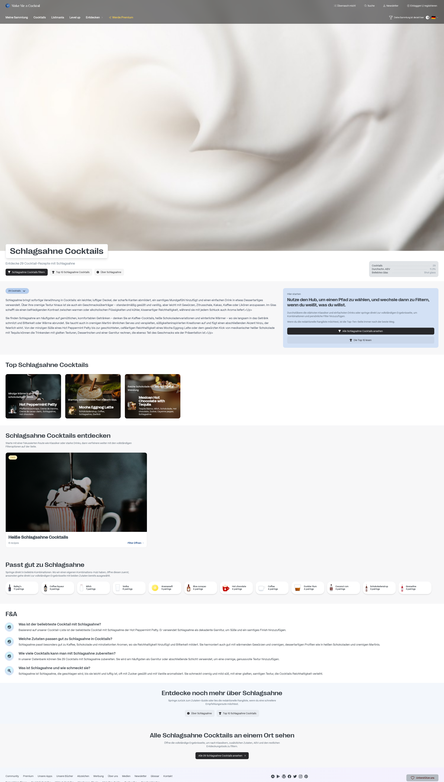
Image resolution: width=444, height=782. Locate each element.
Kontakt (167, 776)
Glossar (155, 776)
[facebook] (289, 776)
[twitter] (295, 776)
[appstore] (273, 776)
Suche (371, 5)
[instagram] (300, 776)
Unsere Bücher (64, 776)
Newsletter (392, 5)
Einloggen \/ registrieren (423, 5)
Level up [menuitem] (75, 17)
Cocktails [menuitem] (39, 17)
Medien (126, 776)
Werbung (98, 776)
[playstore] (278, 776)
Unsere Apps (45, 776)
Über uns (113, 776)
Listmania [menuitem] (57, 17)
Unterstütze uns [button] (425, 777)
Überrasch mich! (346, 5)
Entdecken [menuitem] (93, 17)
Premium (28, 776)
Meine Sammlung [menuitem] (17, 17)
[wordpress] (284, 776)
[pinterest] (306, 776)
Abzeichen (83, 776)
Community (12, 776)
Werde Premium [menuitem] (122, 17)
